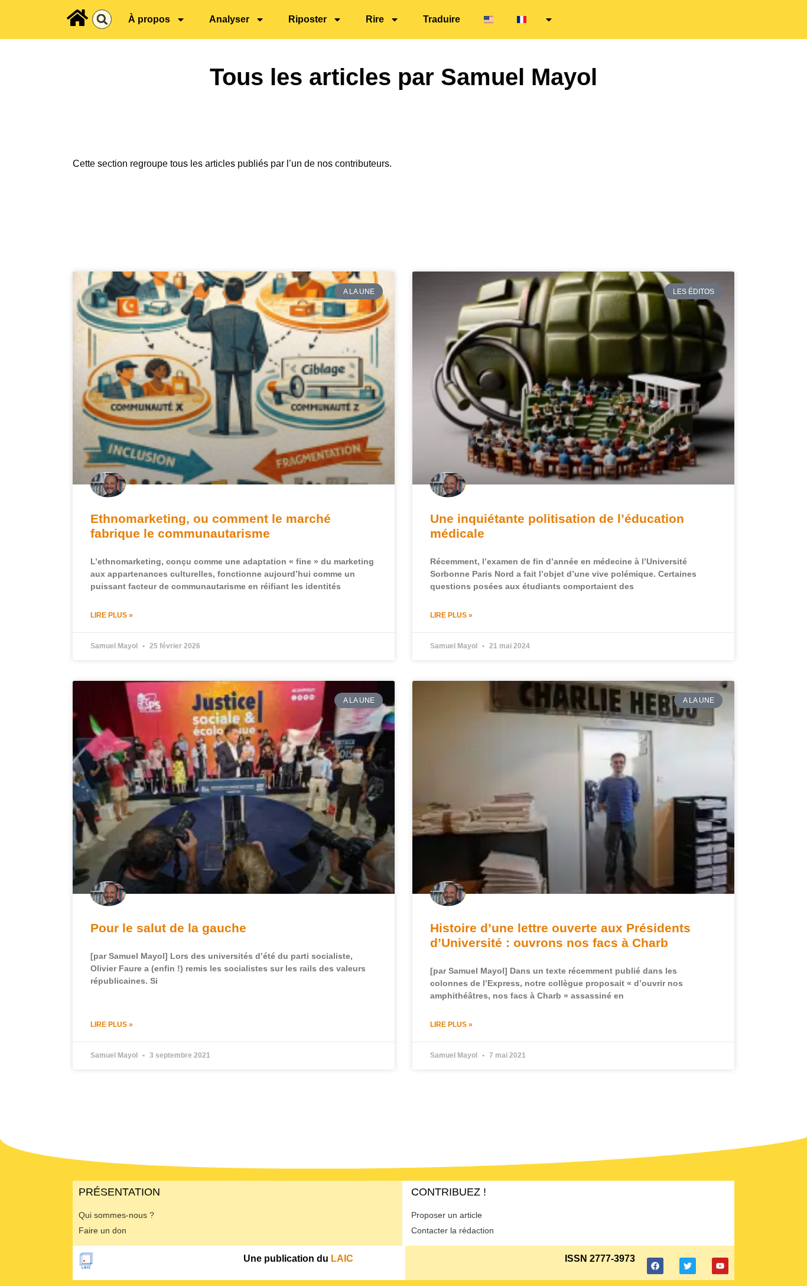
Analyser (229, 19)
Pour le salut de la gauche (168, 928)
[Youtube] (720, 1266)
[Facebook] (655, 1266)
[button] (102, 19)
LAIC (342, 1258)
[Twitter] (687, 1266)
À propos (149, 19)
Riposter (307, 19)
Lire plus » (111, 615)
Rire (375, 19)
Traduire (441, 19)
